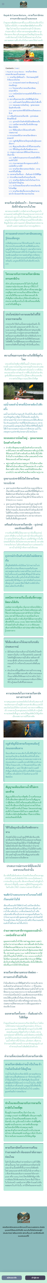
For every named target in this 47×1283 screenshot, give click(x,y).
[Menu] (3, 4)
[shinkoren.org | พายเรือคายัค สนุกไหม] (23, 4)
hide (17, 68)
